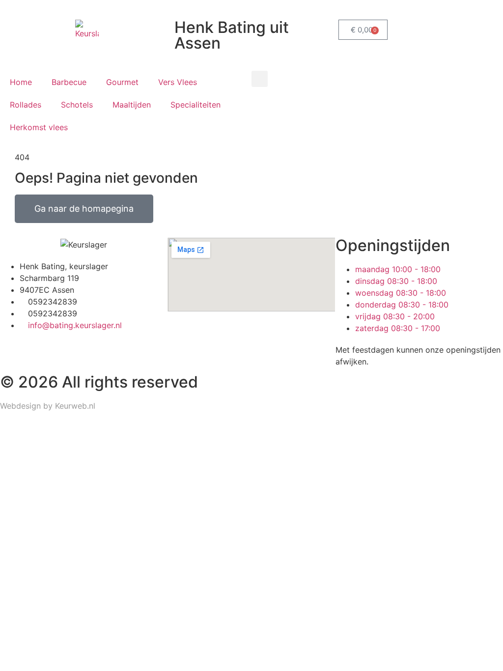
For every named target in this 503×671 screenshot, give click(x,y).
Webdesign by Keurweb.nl (47, 406)
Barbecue (69, 82)
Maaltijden (131, 105)
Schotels (77, 105)
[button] (260, 79)
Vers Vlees (177, 82)
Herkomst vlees (39, 127)
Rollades (25, 105)
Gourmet (122, 82)
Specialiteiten (195, 105)
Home (21, 82)
